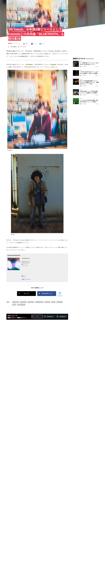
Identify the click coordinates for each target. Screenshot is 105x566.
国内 (14, 304)
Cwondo (47, 302)
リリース (59, 302)
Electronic (23, 302)
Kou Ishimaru (23, 46)
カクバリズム (39, 302)
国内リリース (21, 304)
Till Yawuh (15, 302)
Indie (53, 302)
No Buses (31, 302)
